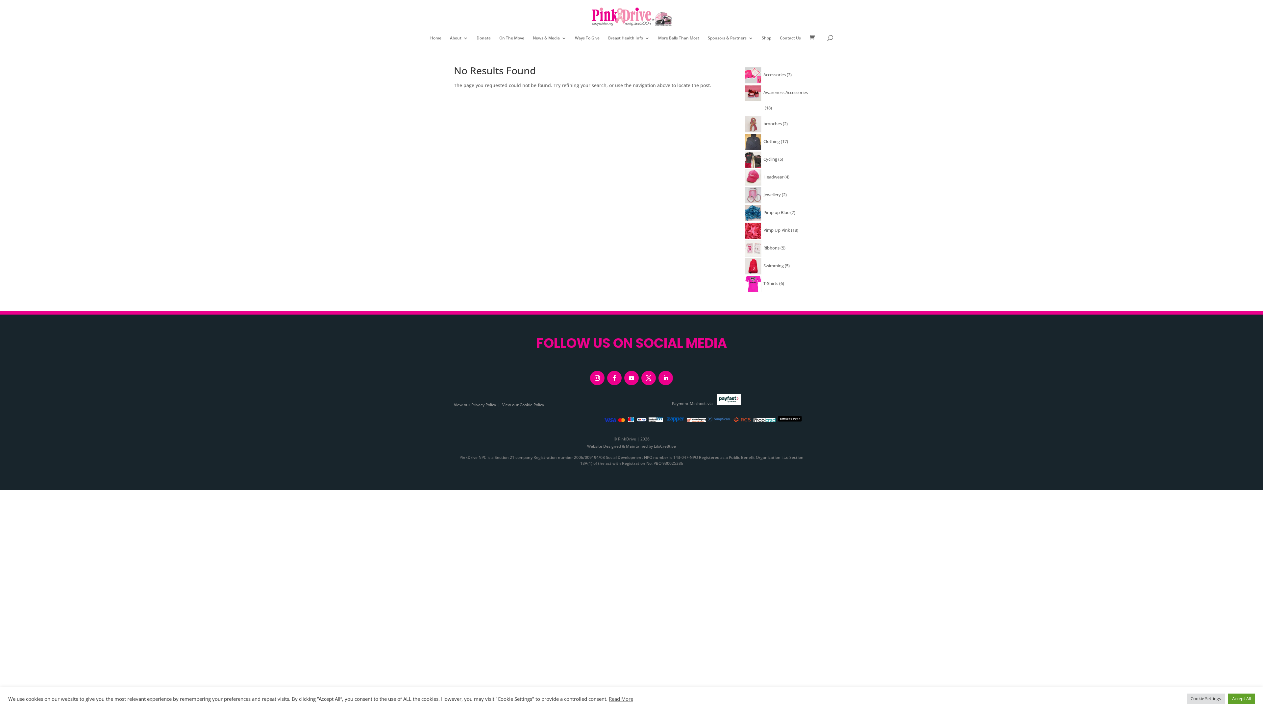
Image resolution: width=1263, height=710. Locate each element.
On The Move (511, 38)
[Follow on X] (648, 378)
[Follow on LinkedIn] (665, 378)
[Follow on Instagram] (597, 378)
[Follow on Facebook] (614, 378)
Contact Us (790, 38)
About (455, 38)
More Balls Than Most (678, 38)
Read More (621, 699)
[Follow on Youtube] (631, 378)
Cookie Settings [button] (1206, 698)
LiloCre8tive (665, 446)
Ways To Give (587, 38)
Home (435, 38)
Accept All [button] (1241, 698)
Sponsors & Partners (727, 38)
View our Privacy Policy (475, 405)
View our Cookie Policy (523, 405)
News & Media (546, 38)
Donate (484, 38)
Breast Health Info (625, 38)
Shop (766, 38)
